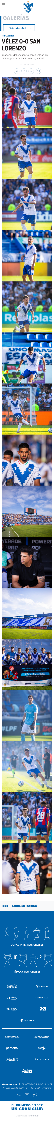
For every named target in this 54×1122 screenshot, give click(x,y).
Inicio (5, 906)
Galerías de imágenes (24, 906)
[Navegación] (3, 4)
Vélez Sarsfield (28, 7)
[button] (16, 71)
